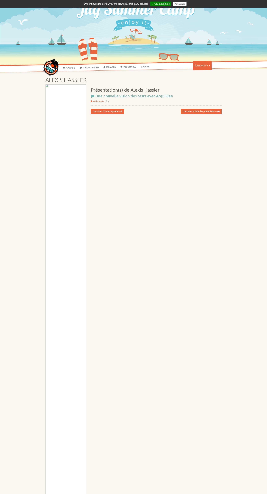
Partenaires (129, 66)
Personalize (179, 4)
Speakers (110, 67)
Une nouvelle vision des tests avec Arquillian (133, 96)
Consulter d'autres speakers (106, 111)
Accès (145, 66)
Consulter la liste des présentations (200, 111)
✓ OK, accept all (161, 3)
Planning (70, 67)
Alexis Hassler (98, 101)
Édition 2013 (202, 65)
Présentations (90, 67)
